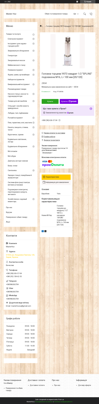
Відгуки (9, 212)
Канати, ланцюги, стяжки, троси (18, 128)
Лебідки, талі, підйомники (18, 113)
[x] (45, 231)
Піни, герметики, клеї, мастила (20, 123)
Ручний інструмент (15, 118)
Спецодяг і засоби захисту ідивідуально (18, 107)
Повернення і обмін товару (16, 217)
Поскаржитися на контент (44, 402)
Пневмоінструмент (15, 70)
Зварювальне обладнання (18, 51)
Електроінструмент (15, 39)
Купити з (64, 101)
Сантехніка (12, 170)
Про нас (9, 207)
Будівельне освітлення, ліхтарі (17, 140)
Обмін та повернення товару (56, 14)
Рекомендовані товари (17, 89)
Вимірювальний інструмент (19, 84)
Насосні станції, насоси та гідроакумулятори (18, 95)
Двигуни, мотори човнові (18, 161)
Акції (8, 222)
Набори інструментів (16, 79)
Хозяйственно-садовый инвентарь (17, 200)
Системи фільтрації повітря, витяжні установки (19, 183)
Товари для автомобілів (17, 101)
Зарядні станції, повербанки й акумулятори (20, 176)
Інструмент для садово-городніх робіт (17, 45)
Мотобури (12, 156)
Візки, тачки (12, 166)
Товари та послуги (13, 34)
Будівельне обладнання (17, 146)
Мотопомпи (12, 151)
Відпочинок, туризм (15, 135)
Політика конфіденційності (63, 402)
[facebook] (43, 231)
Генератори (12, 56)
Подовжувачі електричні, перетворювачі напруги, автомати (18, 192)
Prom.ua (61, 399)
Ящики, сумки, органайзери (18, 75)
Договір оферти (84, 385)
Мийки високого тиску (16, 65)
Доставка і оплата (37, 385)
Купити (50, 101)
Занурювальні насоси (16, 60)
